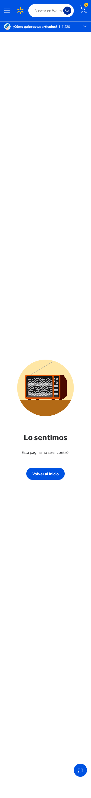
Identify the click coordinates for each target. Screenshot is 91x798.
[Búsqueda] (67, 11)
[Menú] (8, 11)
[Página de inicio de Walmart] (20, 11)
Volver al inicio (45, 473)
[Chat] (80, 770)
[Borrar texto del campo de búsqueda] (61, 10)
